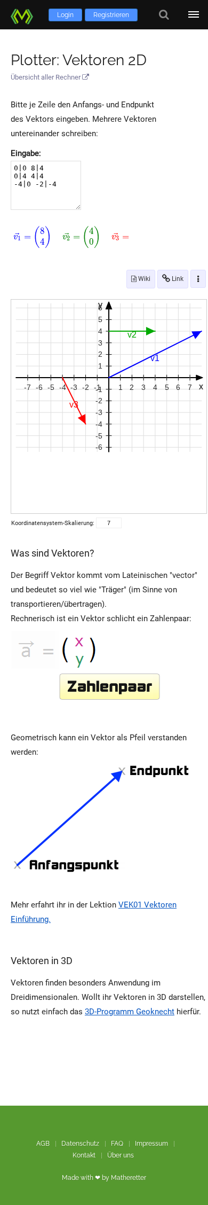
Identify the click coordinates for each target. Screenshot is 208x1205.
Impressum (151, 1143)
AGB (43, 1143)
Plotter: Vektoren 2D (79, 60)
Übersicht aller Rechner (46, 77)
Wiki (143, 279)
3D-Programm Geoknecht (129, 1011)
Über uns (120, 1155)
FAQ (117, 1143)
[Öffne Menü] (193, 14)
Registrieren (111, 15)
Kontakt (84, 1155)
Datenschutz (80, 1143)
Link (176, 279)
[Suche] (164, 14)
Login (65, 15)
